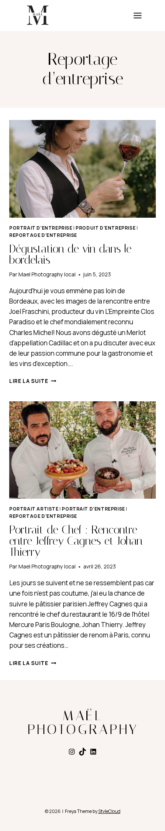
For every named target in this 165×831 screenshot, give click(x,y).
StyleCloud (109, 811)
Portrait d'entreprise (41, 228)
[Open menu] (137, 16)
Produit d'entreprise (105, 228)
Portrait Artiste (34, 509)
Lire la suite (32, 381)
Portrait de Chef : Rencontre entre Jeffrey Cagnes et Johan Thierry (75, 540)
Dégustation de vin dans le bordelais (70, 254)
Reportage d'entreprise (43, 235)
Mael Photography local (47, 274)
